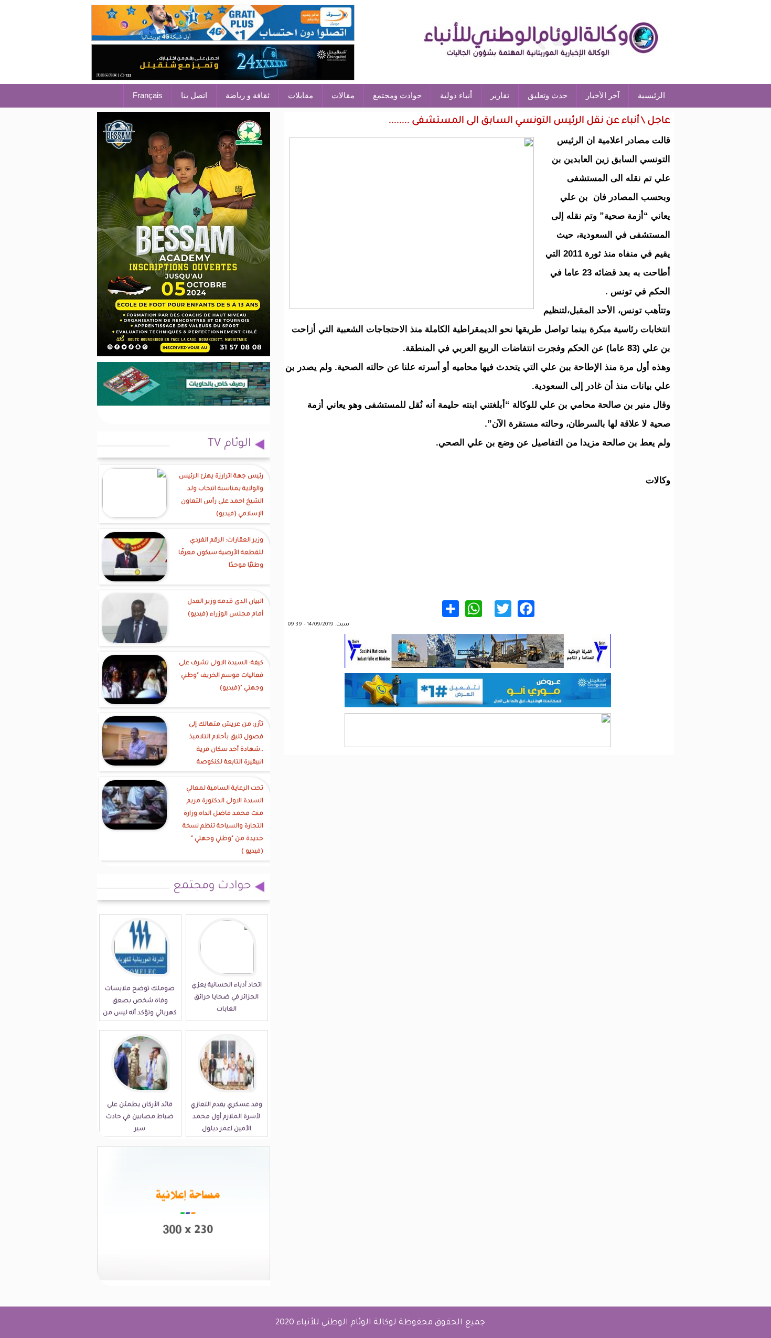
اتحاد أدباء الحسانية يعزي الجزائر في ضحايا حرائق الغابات (226, 997)
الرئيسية (651, 95)
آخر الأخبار (602, 95)
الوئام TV (229, 444)
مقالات (343, 95)
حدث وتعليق (547, 95)
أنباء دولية (456, 95)
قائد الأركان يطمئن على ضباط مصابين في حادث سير (140, 1117)
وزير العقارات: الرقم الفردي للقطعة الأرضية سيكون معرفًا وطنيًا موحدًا (220, 553)
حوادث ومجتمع (397, 95)
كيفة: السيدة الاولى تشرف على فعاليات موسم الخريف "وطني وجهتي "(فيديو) (221, 676)
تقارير (499, 95)
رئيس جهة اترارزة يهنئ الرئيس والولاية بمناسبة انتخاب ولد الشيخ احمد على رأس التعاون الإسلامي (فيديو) (221, 495)
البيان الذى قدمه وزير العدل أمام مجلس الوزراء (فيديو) (225, 608)
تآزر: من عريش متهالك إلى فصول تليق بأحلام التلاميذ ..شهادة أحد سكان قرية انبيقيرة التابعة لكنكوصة (226, 743)
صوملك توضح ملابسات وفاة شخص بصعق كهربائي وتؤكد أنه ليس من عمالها (140, 1007)
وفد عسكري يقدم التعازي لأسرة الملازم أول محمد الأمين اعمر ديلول (226, 1117)
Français (148, 95)
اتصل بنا (194, 95)
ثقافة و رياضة (248, 95)
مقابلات (300, 95)
